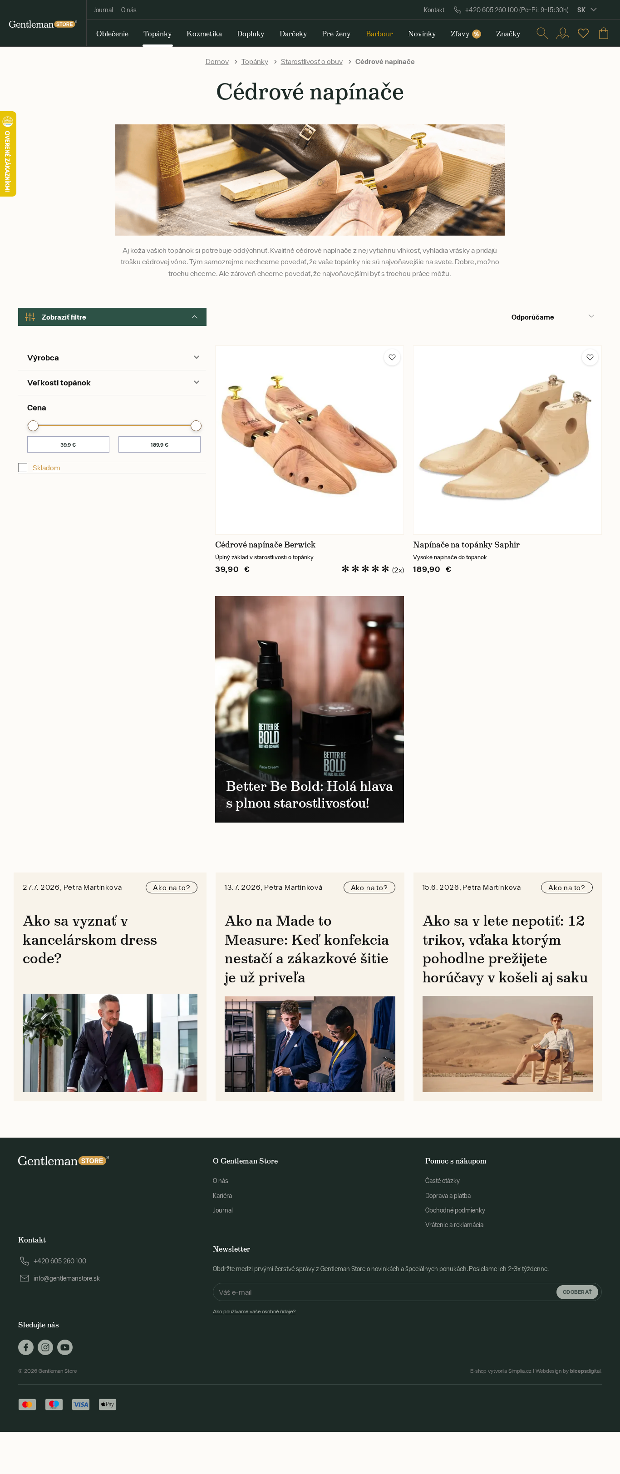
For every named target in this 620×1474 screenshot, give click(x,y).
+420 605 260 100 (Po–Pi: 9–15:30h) (517, 10)
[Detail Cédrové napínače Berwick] (309, 439)
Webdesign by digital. (569, 1371)
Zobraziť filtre (64, 317)
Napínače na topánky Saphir (466, 544)
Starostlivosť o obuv (312, 61)
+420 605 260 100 (60, 1261)
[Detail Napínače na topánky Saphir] (507, 439)
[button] (392, 357)
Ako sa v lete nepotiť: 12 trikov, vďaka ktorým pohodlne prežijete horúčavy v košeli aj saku (505, 949)
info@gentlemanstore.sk (67, 1278)
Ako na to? (171, 887)
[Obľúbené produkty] (583, 33)
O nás (129, 10)
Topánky (254, 61)
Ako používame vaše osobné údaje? (254, 1311)
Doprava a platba (448, 1195)
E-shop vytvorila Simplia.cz (500, 1371)
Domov (217, 61)
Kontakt (434, 10)
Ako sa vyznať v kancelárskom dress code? (90, 939)
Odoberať (577, 1291)
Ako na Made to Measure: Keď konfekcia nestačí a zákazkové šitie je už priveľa (307, 949)
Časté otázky (442, 1180)
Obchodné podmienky (455, 1210)
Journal (103, 10)
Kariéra (222, 1195)
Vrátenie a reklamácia (454, 1224)
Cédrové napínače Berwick (265, 544)
